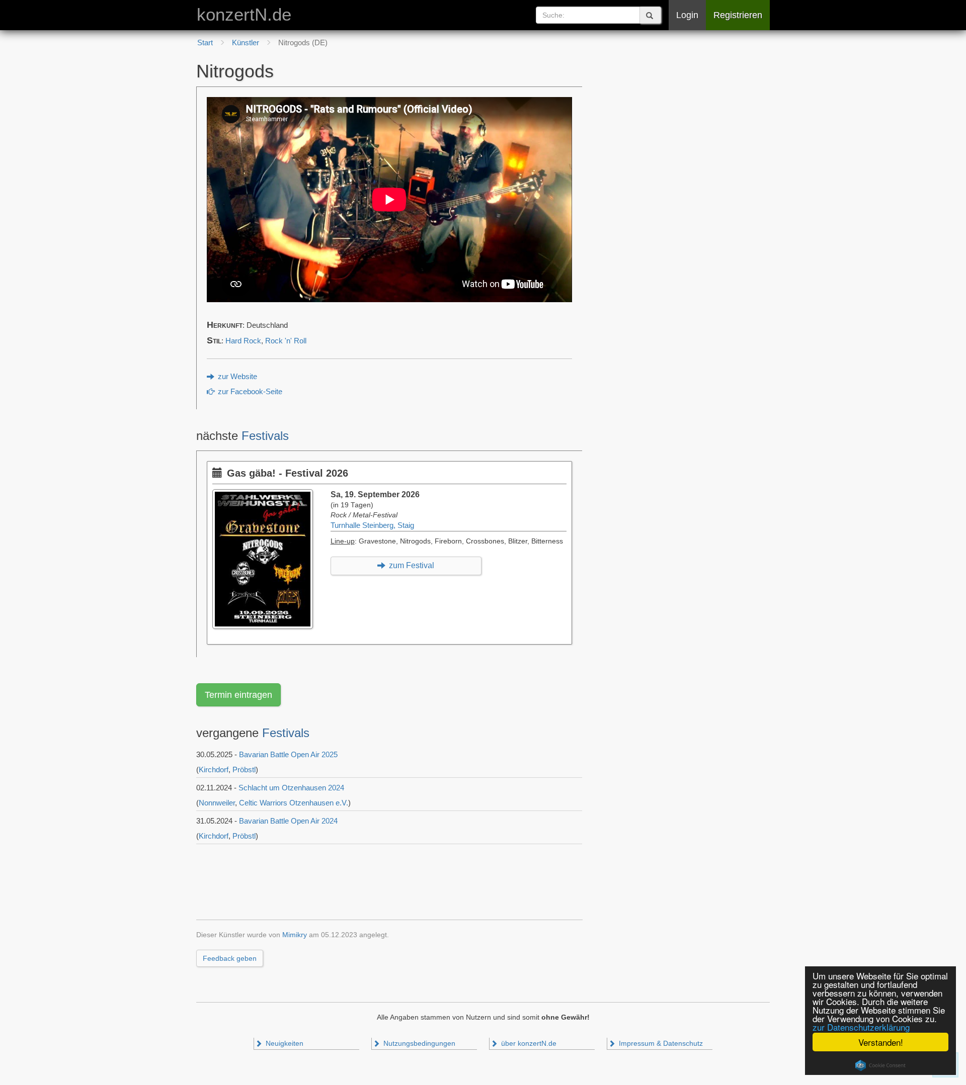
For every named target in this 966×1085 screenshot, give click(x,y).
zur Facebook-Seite (249, 392)
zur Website (236, 377)
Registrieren (737, 15)
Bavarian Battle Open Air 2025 (288, 754)
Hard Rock (243, 341)
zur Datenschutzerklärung (861, 1027)
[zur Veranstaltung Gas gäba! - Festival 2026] (265, 494)
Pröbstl (244, 769)
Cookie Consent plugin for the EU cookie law (880, 1065)
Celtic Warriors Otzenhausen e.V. (293, 802)
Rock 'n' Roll (285, 341)
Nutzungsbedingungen (418, 1043)
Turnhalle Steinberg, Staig (372, 525)
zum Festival (410, 565)
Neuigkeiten (283, 1043)
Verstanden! (880, 1042)
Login (687, 15)
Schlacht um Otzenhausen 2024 (291, 787)
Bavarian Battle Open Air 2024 (288, 821)
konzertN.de (244, 14)
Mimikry (294, 935)
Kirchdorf (213, 769)
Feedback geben (230, 958)
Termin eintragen (238, 695)
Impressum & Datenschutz (660, 1043)
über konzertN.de (527, 1043)
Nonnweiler (217, 802)
